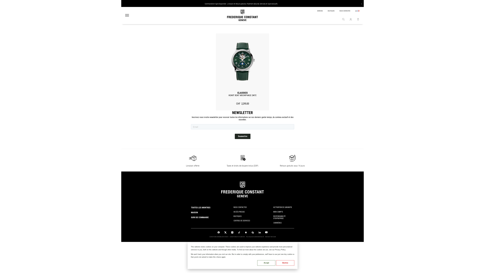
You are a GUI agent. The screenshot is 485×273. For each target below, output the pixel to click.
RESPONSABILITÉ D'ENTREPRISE (279, 217)
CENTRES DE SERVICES (242, 221)
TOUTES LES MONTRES (200, 207)
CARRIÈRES (277, 223)
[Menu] (127, 15)
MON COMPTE (278, 212)
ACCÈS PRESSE (239, 212)
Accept (266, 263)
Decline (285, 263)
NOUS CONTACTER (345, 11)
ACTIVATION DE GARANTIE (282, 207)
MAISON (194, 212)
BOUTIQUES (331, 11)
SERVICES (320, 11)
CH (356, 11)
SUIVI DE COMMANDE (200, 217)
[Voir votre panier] (358, 20)
